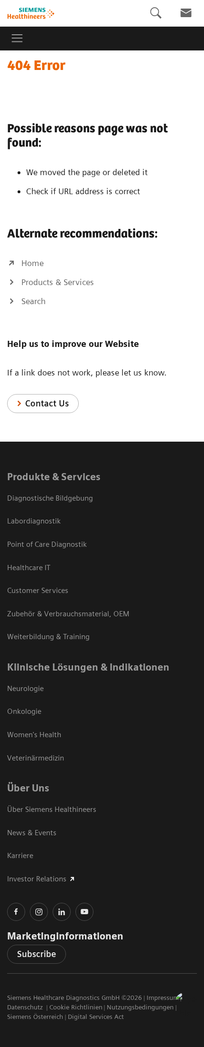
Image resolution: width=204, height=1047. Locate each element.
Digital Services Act (96, 1016)
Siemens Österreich (35, 1016)
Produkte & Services (54, 477)
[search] (155, 13)
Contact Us (47, 403)
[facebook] (16, 912)
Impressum (163, 997)
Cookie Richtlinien (75, 1007)
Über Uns (28, 788)
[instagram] (39, 912)
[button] (186, 1004)
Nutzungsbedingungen (140, 1007)
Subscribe (36, 954)
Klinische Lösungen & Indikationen (88, 667)
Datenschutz (26, 1007)
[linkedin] (62, 912)
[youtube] (84, 912)
